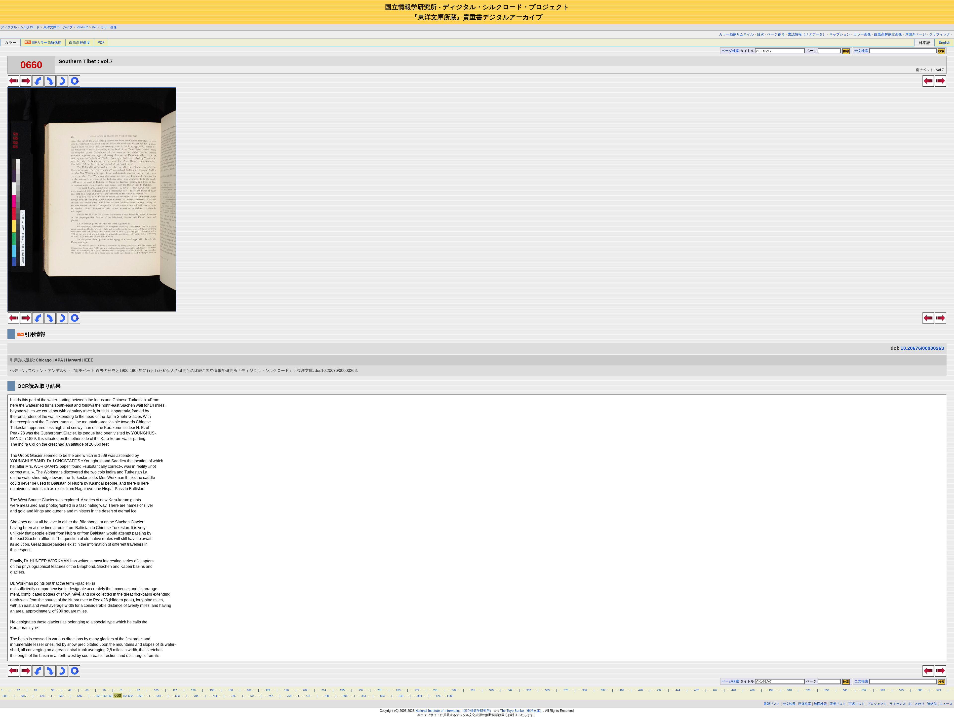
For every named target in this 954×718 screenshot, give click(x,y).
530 (827, 690)
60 (86, 690)
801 (345, 695)
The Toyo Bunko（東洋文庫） (521, 711)
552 (864, 690)
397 (603, 690)
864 (419, 695)
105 (156, 690)
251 (379, 690)
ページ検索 (730, 51)
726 (233, 695)
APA (59, 360)
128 (193, 690)
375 (566, 690)
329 (491, 690)
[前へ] (13, 85)
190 (286, 690)
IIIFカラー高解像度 (46, 42)
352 (528, 690)
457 (696, 690)
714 (214, 695)
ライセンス (897, 704)
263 (398, 690)
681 (159, 695)
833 (382, 695)
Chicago (44, 360)
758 (289, 695)
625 (42, 695)
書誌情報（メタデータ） (807, 34)
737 (252, 695)
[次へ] (26, 85)
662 (130, 695)
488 (752, 690)
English (944, 42)
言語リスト (856, 704)
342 (510, 690)
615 (23, 695)
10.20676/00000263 (922, 348)
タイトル (747, 51)
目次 (760, 34)
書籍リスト (772, 704)
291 (435, 690)
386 (584, 690)
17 (18, 690)
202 (305, 690)
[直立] (74, 85)
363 (547, 690)
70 (104, 690)
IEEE (88, 360)
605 (5, 695)
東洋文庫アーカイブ (58, 27)
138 (212, 690)
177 (268, 690)
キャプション (839, 34)
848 (401, 695)
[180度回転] (62, 85)
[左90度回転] (38, 85)
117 (175, 690)
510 (789, 690)
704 (196, 695)
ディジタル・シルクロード (20, 27)
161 (249, 690)
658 (105, 695)
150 (230, 690)
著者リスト (838, 704)
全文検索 (861, 51)
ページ (811, 51)
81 (121, 690)
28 (35, 690)
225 (342, 690)
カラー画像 (109, 27)
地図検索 (820, 704)
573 (901, 690)
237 (361, 690)
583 (920, 690)
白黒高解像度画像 (888, 34)
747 (270, 695)
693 (177, 695)
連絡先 (932, 704)
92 (138, 690)
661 (125, 695)
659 (110, 695)
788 (326, 695)
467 (715, 690)
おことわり (916, 704)
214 (323, 690)
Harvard (73, 360)
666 (140, 695)
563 (882, 690)
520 (808, 690)
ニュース (946, 704)
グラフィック (939, 34)
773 (308, 695)
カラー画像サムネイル (736, 34)
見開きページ (915, 34)
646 (79, 695)
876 (438, 695)
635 (61, 695)
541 (845, 690)
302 (454, 690)
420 (640, 690)
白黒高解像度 (79, 42)
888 (451, 695)
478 (733, 690)
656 (98, 695)
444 (678, 690)
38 (52, 690)
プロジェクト (877, 704)
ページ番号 (776, 34)
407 (622, 690)
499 (771, 690)
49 (69, 690)
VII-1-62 (82, 27)
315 (473, 690)
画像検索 (804, 704)
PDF (101, 42)
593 (938, 690)
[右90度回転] (50, 85)
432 (659, 690)
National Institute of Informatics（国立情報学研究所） (454, 711)
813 (363, 695)
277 (417, 690)
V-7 (94, 27)
